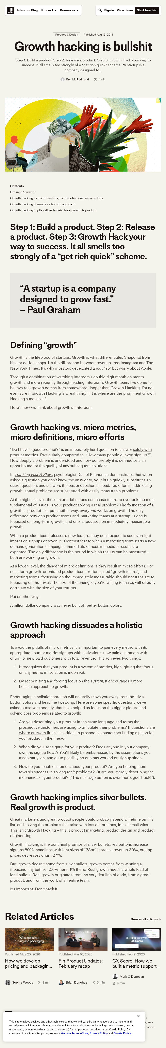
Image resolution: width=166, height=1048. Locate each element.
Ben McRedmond (77, 79)
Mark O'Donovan (132, 976)
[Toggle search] (100, 10)
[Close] (138, 1016)
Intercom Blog (27, 10)
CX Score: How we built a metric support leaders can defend (134, 963)
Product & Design (66, 34)
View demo (125, 10)
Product (47, 10)
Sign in (109, 10)
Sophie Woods (22, 982)
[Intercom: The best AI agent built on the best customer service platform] (10, 10)
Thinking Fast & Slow (33, 474)
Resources (67, 10)
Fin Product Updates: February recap (81, 963)
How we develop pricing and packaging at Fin (28, 963)
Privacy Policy (99, 1033)
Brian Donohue (76, 982)
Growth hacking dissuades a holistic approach (43, 204)
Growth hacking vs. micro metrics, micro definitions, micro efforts (56, 198)
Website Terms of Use (74, 1033)
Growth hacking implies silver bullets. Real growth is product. (53, 210)
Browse (144, 919)
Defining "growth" (23, 192)
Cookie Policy (122, 1033)
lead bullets (20, 874)
